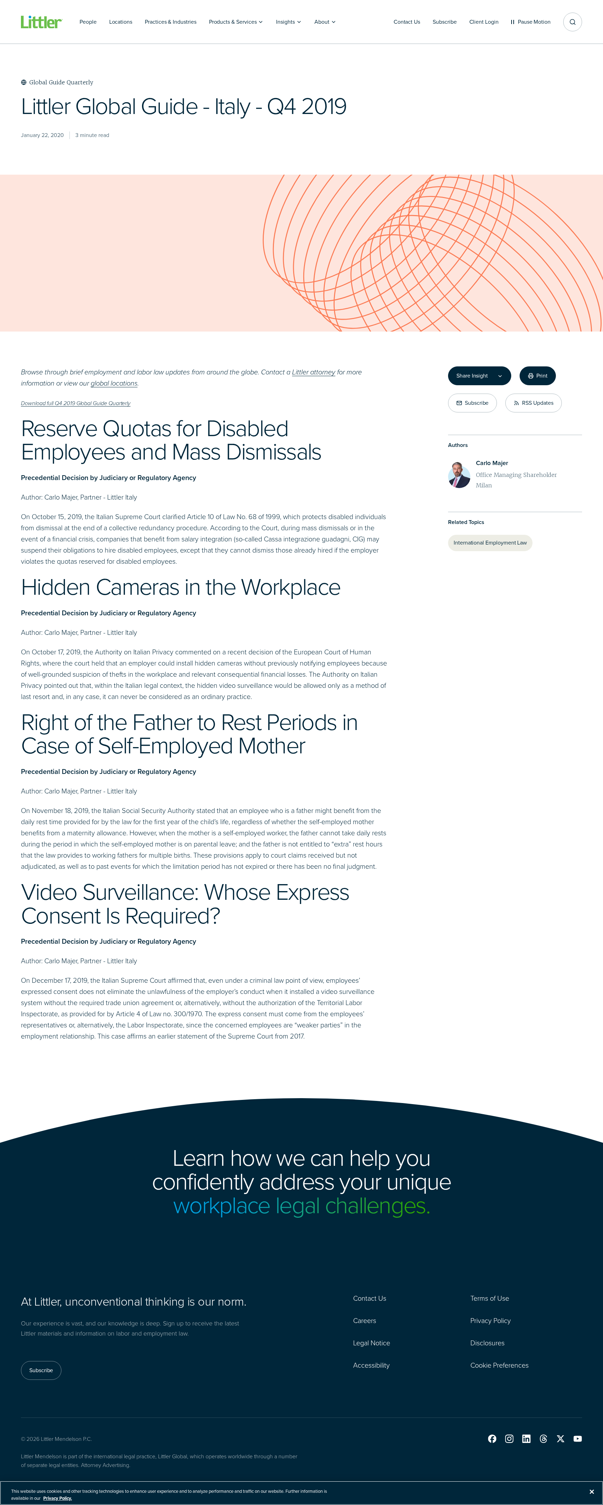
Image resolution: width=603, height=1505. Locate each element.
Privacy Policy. (57, 1498)
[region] (301, 1493)
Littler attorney (313, 372)
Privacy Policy (490, 1320)
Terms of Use (489, 1298)
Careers (364, 1320)
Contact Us (369, 1298)
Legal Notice (371, 1343)
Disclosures (487, 1343)
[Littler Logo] (42, 22)
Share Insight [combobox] (472, 376)
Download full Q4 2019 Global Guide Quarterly (76, 403)
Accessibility (371, 1365)
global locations (114, 383)
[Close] (592, 1491)
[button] (492, 1439)
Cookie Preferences (499, 1365)
